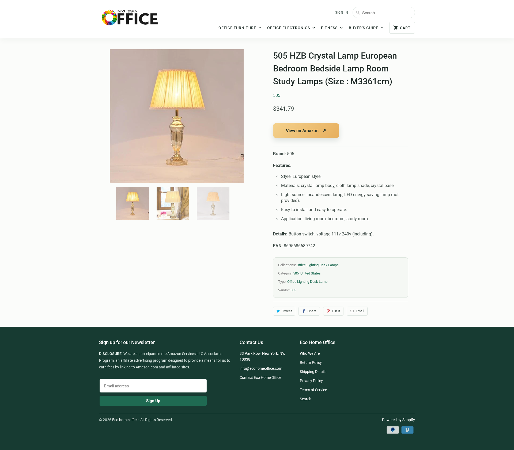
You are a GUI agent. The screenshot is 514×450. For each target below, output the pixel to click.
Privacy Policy (311, 381)
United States (310, 273)
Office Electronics (289, 28)
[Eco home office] (135, 19)
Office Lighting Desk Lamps (318, 265)
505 (276, 95)
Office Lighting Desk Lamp (307, 282)
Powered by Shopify (398, 420)
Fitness (330, 28)
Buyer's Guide (364, 28)
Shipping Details (313, 371)
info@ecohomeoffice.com (261, 368)
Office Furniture (237, 28)
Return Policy (311, 362)
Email (360, 311)
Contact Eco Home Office (260, 377)
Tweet (287, 311)
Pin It (336, 311)
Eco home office (125, 420)
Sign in (341, 12)
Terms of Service (313, 390)
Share (312, 311)
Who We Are (310, 353)
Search (305, 399)
